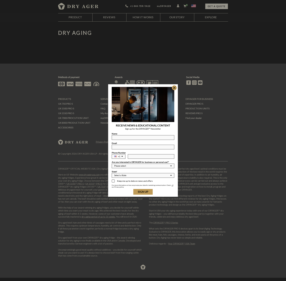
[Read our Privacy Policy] (172, 185)
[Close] (174, 87)
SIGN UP (143, 191)
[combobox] (118, 156)
